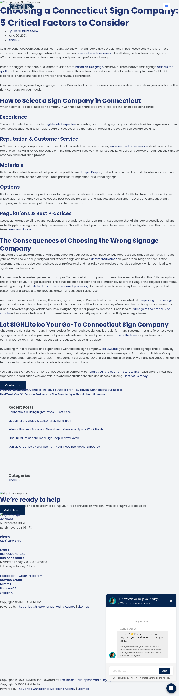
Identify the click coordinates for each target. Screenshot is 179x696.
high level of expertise (61, 124)
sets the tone (127, 335)
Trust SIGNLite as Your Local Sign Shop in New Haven (43, 438)
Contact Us (13, 385)
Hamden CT (8, 588)
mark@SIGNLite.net (13, 554)
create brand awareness (95, 53)
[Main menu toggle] (166, 6)
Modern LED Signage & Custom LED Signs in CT (39, 421)
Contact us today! (136, 376)
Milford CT (7, 584)
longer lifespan (91, 172)
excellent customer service (129, 146)
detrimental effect (104, 259)
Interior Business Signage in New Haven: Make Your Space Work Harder (56, 429)
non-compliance (19, 229)
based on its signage (89, 67)
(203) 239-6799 (10, 541)
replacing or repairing (156, 300)
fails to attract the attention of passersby (59, 286)
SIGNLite (14, 40)
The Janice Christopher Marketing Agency (46, 607)
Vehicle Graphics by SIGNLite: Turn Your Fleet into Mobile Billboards (54, 447)
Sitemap (83, 607)
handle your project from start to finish (114, 372)
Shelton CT (7, 593)
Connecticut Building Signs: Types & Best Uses (39, 412)
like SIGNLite (109, 349)
